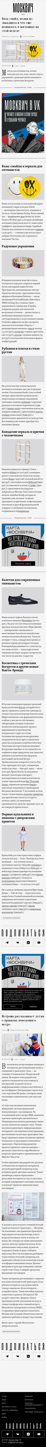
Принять (13, 1006)
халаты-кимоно (9, 906)
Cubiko (32, 485)
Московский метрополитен (11, 1331)
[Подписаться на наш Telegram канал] (7, 942)
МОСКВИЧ (23, 8)
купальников (8, 881)
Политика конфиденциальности (34, 1404)
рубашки (25, 402)
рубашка (35, 865)
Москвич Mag (14, 1440)
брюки (31, 906)
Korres (22, 707)
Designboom (23, 511)
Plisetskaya (27, 620)
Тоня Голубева (28, 37)
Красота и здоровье (10, 37)
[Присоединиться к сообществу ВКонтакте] (17, 942)
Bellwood (32, 482)
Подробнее (33, 1006)
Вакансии (29, 1400)
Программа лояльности (34, 1412)
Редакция (29, 1396)
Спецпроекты (30, 1408)
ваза (23, 216)
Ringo (11, 479)
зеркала (40, 229)
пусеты (17, 335)
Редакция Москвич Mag (19, 1030)
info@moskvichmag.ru (15, 1442)
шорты (5, 874)
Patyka (33, 784)
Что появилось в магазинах (11, 918)
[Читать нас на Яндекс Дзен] (28, 942)
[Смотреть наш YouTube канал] (39, 942)
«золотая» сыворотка (33, 794)
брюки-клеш (13, 408)
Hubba (13, 472)
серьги (31, 328)
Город (4, 1030)
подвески (19, 331)
